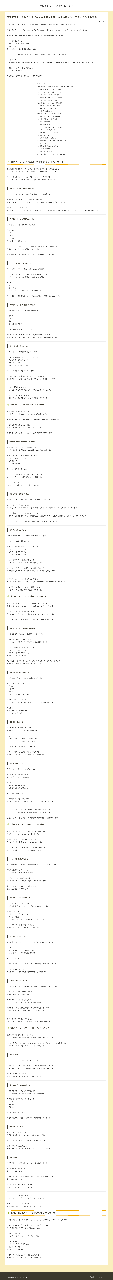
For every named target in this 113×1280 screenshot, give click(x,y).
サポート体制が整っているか (48, 100)
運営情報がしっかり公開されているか (51, 97)
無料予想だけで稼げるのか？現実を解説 (50, 103)
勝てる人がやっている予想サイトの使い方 (50, 113)
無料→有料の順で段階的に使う (49, 119)
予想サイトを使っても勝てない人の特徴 (50, 127)
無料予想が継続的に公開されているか (51, 89)
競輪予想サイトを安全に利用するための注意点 (52, 140)
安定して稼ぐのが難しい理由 (48, 108)
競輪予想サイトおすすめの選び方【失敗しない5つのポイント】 (57, 86)
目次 (40, 83)
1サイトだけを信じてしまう (48, 130)
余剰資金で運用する (46, 148)
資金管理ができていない (47, 135)
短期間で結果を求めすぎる (48, 138)
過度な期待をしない (46, 151)
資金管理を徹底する (46, 121)
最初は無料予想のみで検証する (49, 146)
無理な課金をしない (46, 143)
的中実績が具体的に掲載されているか (51, 92)
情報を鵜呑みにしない (46, 124)
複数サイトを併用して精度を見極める (51, 116)
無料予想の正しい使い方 (47, 111)
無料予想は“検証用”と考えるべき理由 (51, 105)
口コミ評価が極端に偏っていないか (50, 95)
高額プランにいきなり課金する (49, 132)
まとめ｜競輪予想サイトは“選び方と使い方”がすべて (54, 154)
